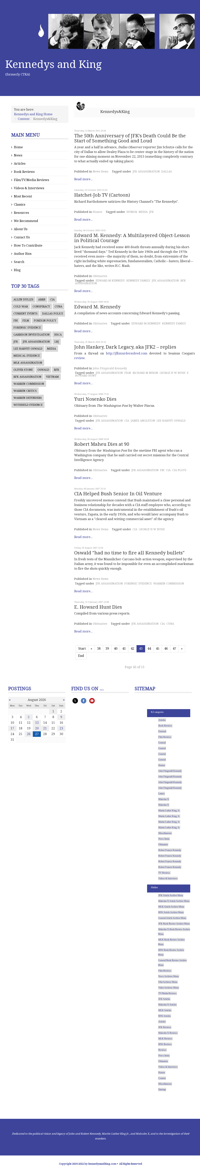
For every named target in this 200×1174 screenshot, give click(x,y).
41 (124, 648)
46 (166, 648)
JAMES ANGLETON (143, 420)
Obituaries (100, 276)
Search (19, 262)
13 (37, 723)
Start (82, 648)
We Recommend (26, 221)
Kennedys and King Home (33, 114)
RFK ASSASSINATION (27, 376)
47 (174, 648)
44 (149, 648)
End (81, 656)
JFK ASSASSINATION (36, 341)
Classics (19, 204)
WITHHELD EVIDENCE (28, 404)
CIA (52, 299)
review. (79, 358)
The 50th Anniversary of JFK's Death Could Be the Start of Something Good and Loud (130, 138)
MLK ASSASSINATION (27, 362)
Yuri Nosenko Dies (95, 399)
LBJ (56, 341)
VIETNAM (52, 376)
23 (61, 728)
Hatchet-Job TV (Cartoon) (102, 195)
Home (18, 147)
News (18, 155)
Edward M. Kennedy (97, 307)
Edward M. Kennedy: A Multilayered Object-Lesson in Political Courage (132, 238)
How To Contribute (28, 245)
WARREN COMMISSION (28, 383)
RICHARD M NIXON (145, 372)
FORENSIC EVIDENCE (27, 327)
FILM (25, 320)
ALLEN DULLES (23, 299)
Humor (97, 211)
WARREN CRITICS (25, 390)
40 (115, 648)
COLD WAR (20, 306)
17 (12, 728)
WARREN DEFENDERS (27, 397)
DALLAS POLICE (52, 313)
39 (107, 648)
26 (28, 734)
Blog (17, 270)
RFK (56, 369)
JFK (15, 341)
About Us (20, 229)
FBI (15, 320)
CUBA (58, 306)
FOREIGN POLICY (45, 320)
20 (37, 728)
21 (45, 728)
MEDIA (51, 348)
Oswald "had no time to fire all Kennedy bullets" (129, 553)
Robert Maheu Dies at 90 (101, 444)
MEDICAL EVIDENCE (26, 355)
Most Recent (23, 196)
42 (132, 648)
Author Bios (22, 254)
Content (23, 119)
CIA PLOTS (179, 470)
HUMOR (132, 211)
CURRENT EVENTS (25, 313)
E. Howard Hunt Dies (98, 607)
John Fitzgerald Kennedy (110, 368)
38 (99, 648)
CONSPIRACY (41, 306)
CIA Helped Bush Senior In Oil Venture (118, 493)
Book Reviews (24, 172)
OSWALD (43, 369)
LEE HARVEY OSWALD (27, 348)
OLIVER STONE (23, 369)
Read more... (83, 179)
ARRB (41, 299)
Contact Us (22, 237)
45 (157, 648)
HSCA (58, 334)
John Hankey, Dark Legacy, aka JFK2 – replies (125, 347)
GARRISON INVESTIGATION (31, 334)
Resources (21, 213)
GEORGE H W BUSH (172, 372)
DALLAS (166, 171)
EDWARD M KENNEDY (110, 280)
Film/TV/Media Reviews (31, 180)
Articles (19, 163)
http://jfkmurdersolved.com (126, 353)
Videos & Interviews (29, 188)
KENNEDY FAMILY (138, 280)
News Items (100, 171)
